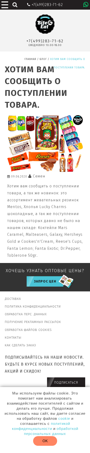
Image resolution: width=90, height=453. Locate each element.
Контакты (13, 337)
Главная (30, 59)
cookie (64, 418)
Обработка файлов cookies (28, 330)
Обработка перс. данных (26, 314)
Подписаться (66, 383)
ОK (45, 441)
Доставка (13, 299)
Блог (43, 59)
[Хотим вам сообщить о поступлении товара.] (45, 170)
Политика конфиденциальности (33, 306)
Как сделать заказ (20, 345)
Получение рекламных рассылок (33, 322)
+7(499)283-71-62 (45, 41)
